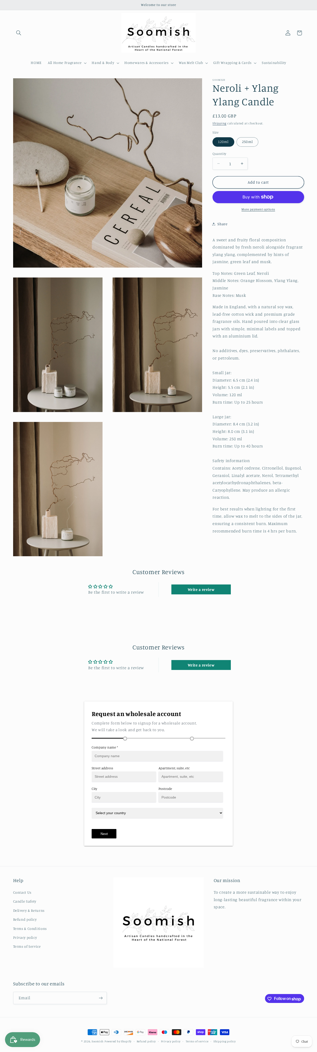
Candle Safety (24, 901)
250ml (247, 141)
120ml (223, 141)
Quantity (219, 153)
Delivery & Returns (29, 910)
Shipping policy (224, 1041)
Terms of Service (27, 946)
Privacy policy (25, 937)
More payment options (258, 209)
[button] (19, 33)
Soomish (98, 1041)
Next (104, 834)
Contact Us (22, 892)
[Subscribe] (100, 998)
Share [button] (222, 224)
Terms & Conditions (30, 928)
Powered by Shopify (118, 1041)
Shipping (219, 123)
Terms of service (197, 1041)
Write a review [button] (201, 589)
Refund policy (25, 919)
